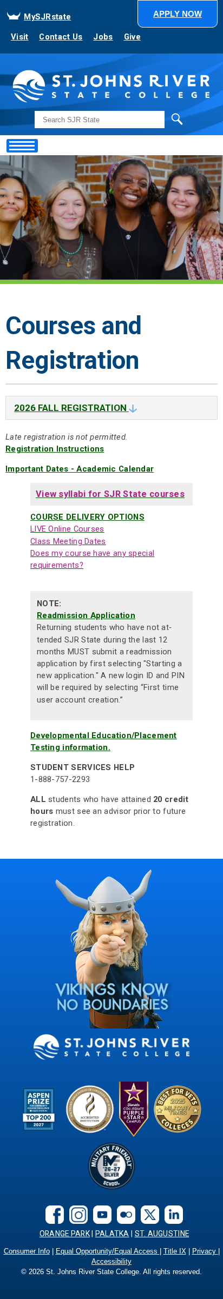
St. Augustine (162, 1233)
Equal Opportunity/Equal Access (108, 1251)
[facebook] (52, 1214)
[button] (177, 14)
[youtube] (100, 1214)
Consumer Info (27, 1251)
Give (132, 37)
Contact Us (60, 37)
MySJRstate (47, 17)
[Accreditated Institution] (90, 1109)
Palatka (112, 1233)
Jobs (103, 37)
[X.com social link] (147, 1214)
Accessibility (111, 1261)
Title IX (174, 1251)
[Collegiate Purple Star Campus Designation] (134, 1109)
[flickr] (123, 1214)
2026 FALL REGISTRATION (71, 407)
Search (155, 119)
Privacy (205, 1251)
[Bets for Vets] (178, 1109)
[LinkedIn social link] (171, 1214)
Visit (19, 37)
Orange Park (65, 1233)
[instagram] (76, 1214)
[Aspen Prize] (39, 1109)
